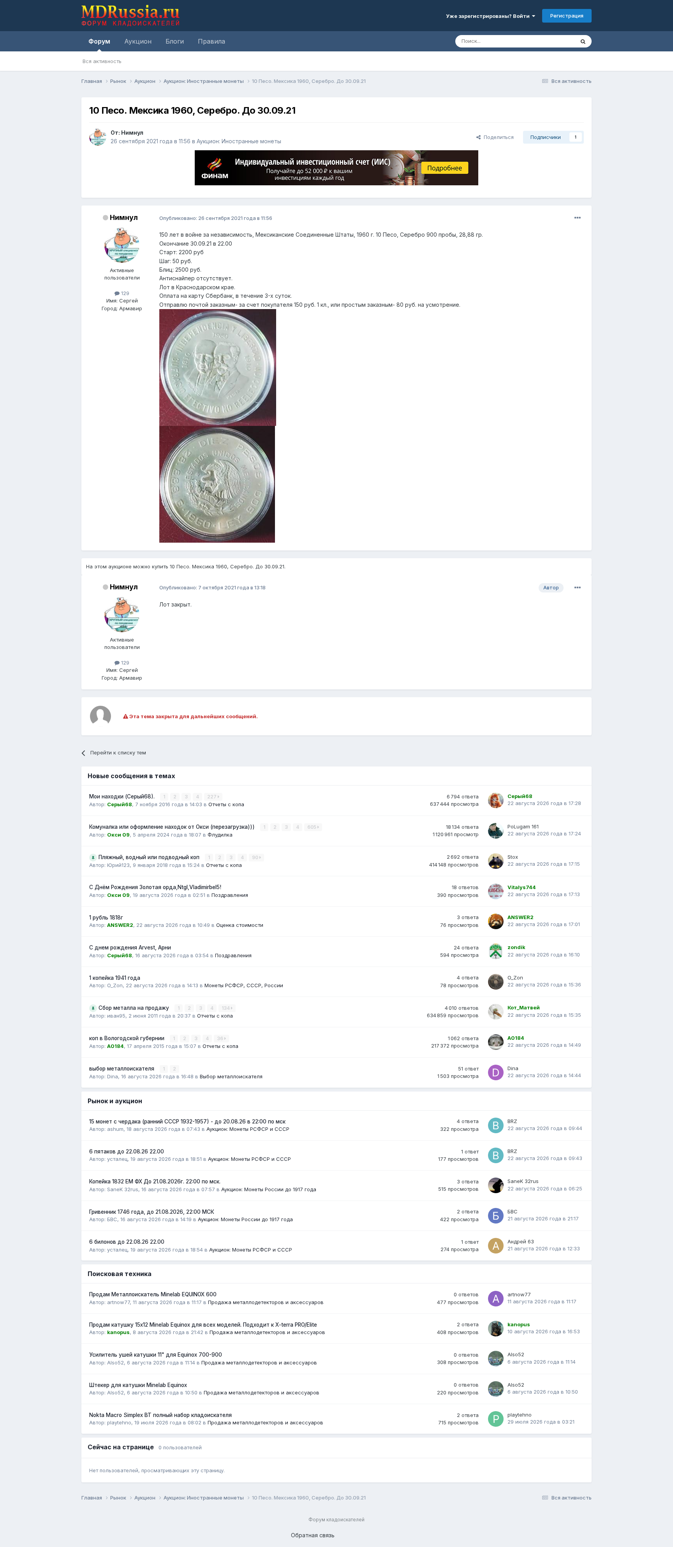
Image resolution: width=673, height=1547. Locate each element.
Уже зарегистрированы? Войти (489, 16)
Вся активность (102, 61)
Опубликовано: (215, 218)
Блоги (175, 41)
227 (212, 797)
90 (255, 857)
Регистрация (566, 15)
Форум (99, 41)
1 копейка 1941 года (114, 978)
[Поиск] (583, 41)
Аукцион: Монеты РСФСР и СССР (247, 1129)
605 (312, 827)
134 (226, 1008)
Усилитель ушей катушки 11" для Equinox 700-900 (155, 1355)
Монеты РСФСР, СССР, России (243, 985)
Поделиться (497, 137)
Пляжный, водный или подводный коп (150, 857)
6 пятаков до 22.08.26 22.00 (126, 1151)
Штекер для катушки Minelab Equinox (138, 1385)
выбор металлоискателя (122, 1068)
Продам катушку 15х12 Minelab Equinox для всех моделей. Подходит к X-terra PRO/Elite (203, 1325)
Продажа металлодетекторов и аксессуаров (266, 1302)
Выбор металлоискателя (231, 1076)
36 (220, 1038)
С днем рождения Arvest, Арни (130, 947)
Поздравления (229, 895)
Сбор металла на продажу (135, 1008)
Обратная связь (313, 1535)
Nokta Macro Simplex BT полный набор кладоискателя (160, 1415)
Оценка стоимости (239, 925)
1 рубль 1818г (106, 917)
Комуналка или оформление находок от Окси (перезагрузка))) (172, 827)
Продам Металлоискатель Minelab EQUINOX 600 (153, 1294)
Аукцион (138, 41)
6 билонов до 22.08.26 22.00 (126, 1242)
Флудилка (220, 835)
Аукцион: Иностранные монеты (239, 141)
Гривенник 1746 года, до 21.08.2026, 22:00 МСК (151, 1212)
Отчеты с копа (226, 804)
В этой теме (550, 41)
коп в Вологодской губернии (127, 1038)
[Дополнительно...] (577, 218)
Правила (211, 41)
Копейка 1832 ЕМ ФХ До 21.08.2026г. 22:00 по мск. (154, 1181)
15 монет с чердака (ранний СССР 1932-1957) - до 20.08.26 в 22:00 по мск (187, 1121)
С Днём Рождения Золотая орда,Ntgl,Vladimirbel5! (155, 887)
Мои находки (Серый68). (122, 796)
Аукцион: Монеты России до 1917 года (268, 1189)
